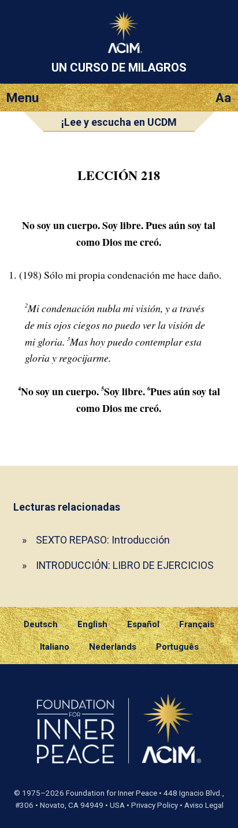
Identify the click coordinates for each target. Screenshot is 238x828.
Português (177, 647)
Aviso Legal (204, 805)
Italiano (54, 647)
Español (143, 624)
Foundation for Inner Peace (111, 793)
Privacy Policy (154, 805)
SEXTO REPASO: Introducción (103, 540)
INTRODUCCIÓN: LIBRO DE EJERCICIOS (125, 565)
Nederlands (112, 647)
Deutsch (41, 624)
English (92, 624)
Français (196, 624)
